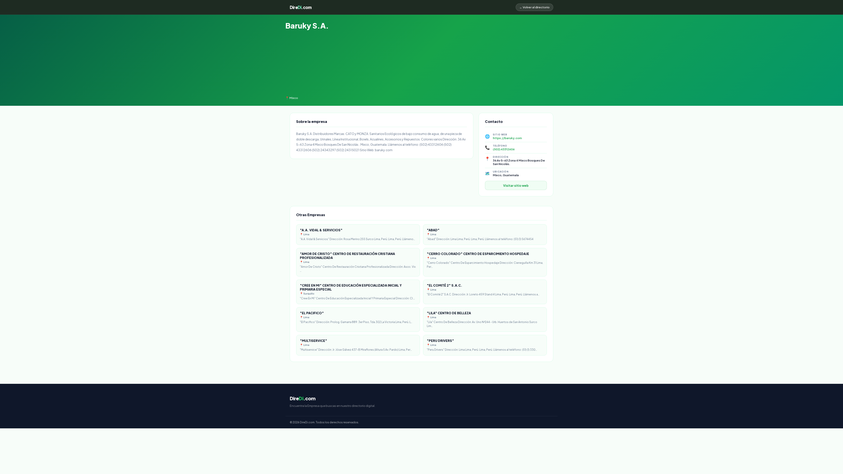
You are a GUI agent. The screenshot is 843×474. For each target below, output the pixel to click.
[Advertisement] (421, 63)
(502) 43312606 (504, 149)
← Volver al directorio (534, 7)
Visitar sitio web (516, 185)
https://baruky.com (507, 138)
